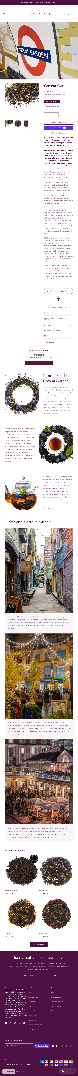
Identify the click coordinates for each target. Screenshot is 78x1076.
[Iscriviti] (55, 975)
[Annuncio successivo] (74, 2)
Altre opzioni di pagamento (58, 133)
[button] (4, 13)
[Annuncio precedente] (4, 2)
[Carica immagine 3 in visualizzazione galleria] (26, 123)
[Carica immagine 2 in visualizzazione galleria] (17, 123)
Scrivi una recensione (39, 363)
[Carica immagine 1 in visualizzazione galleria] (9, 123)
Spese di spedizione (49, 94)
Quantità (46, 110)
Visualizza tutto (39, 944)
